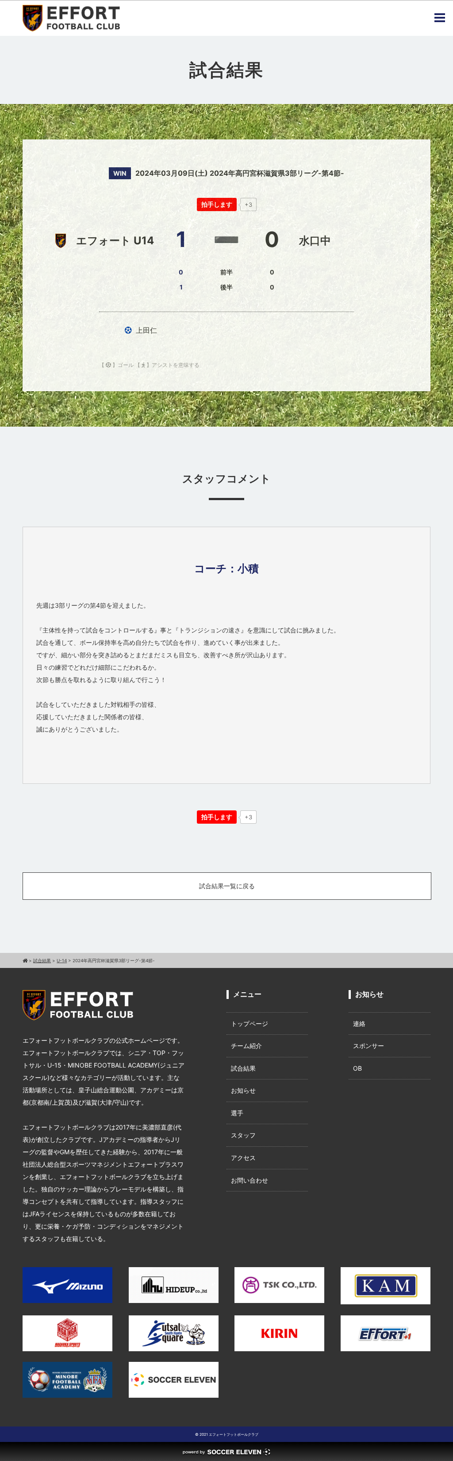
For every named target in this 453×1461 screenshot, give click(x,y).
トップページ (249, 1023)
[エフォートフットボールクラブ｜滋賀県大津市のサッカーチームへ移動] (25, 960)
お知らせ (243, 1090)
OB (357, 1068)
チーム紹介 (246, 1045)
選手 (237, 1113)
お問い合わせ (249, 1180)
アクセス (243, 1157)
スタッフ (243, 1135)
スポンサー (368, 1045)
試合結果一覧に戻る (227, 886)
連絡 (359, 1023)
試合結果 (243, 1068)
